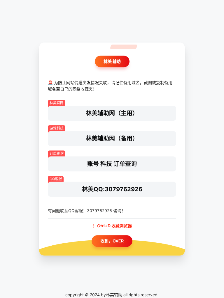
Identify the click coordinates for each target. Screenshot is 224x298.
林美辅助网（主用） (112, 113)
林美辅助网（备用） (112, 138)
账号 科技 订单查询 (112, 163)
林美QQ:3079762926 (112, 189)
